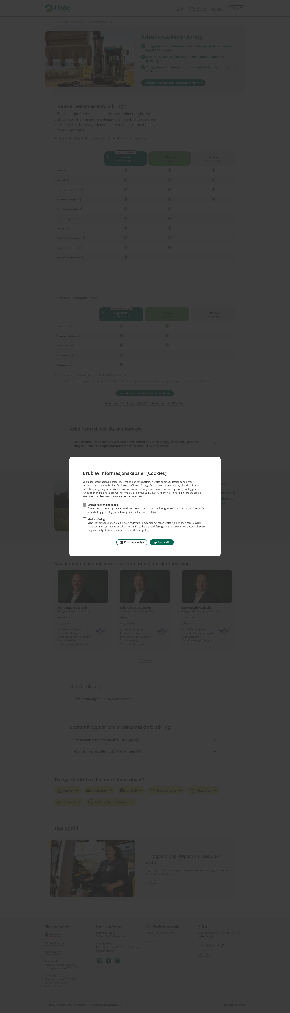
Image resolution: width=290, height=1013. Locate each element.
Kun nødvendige (134, 542)
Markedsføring (96, 519)
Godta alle (164, 542)
